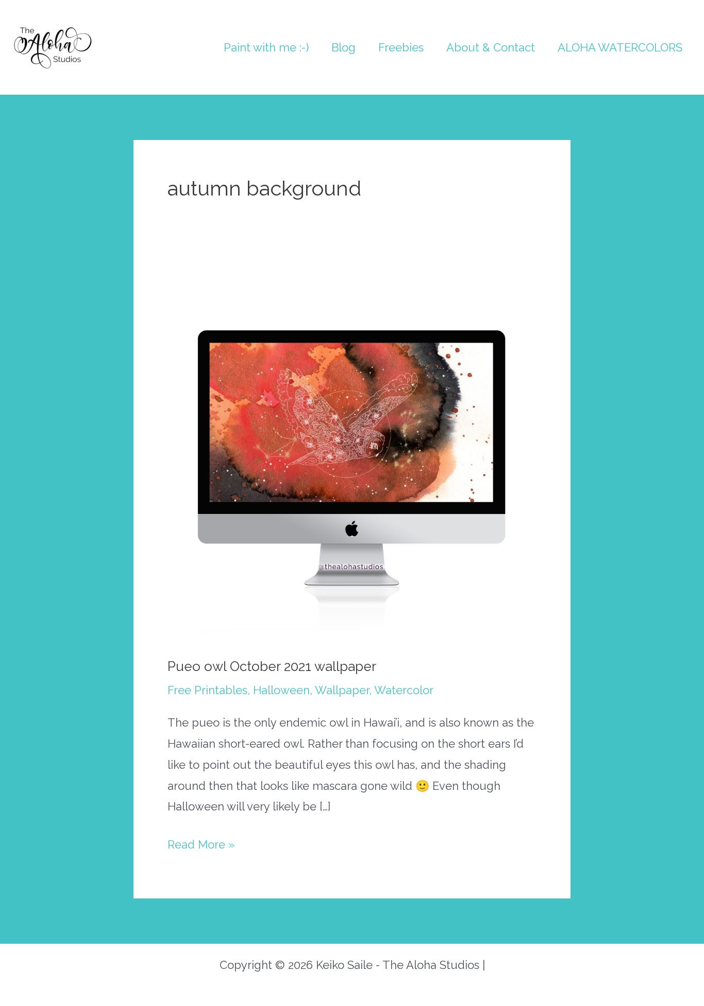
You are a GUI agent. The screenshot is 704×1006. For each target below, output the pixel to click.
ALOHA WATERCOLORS (620, 47)
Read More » (200, 846)
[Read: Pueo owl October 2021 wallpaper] (352, 456)
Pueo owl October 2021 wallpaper (271, 666)
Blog (343, 47)
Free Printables (207, 690)
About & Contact (490, 47)
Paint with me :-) (266, 47)
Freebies (401, 47)
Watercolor (403, 690)
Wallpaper (342, 690)
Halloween (281, 690)
